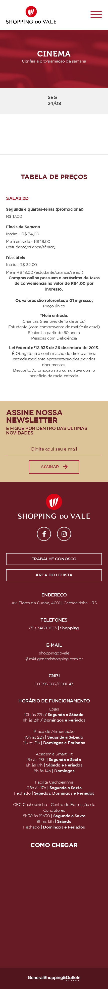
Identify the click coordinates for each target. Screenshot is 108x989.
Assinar (50, 467)
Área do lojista (54, 575)
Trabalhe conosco (54, 559)
